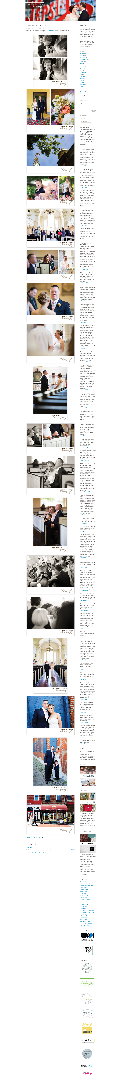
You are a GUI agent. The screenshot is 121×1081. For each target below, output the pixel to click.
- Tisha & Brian (83, 636)
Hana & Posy (83, 897)
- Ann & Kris (83, 712)
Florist (81, 86)
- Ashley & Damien (84, 460)
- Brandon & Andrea (85, 240)
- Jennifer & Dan (84, 407)
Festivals (82, 78)
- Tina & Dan (83, 679)
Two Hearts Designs (85, 921)
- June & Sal (83, 628)
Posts (83, 118)
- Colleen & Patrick (84, 389)
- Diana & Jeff (83, 523)
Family (81, 61)
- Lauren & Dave (84, 146)
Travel (81, 68)
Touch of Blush (83, 919)
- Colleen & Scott (84, 269)
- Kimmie (82, 531)
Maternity (82, 67)
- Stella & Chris (84, 659)
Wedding (37, 838)
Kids (81, 65)
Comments (85, 121)
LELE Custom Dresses (85, 904)
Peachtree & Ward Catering (87, 910)
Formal (82, 80)
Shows (82, 95)
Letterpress (83, 90)
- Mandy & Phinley (84, 322)
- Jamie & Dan (83, 348)
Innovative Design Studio (86, 901)
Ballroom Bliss (83, 881)
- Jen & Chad (83, 207)
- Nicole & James (84, 743)
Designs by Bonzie (84, 889)
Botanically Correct (85, 883)
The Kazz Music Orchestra (86, 903)
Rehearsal (82, 93)
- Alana (82, 669)
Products (82, 92)
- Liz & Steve (83, 301)
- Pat (81, 737)
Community (83, 76)
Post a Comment (29, 847)
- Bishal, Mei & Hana (85, 514)
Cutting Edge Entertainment (87, 885)
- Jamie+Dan (83, 557)
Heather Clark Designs (85, 899)
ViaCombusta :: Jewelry (86, 923)
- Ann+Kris (82, 435)
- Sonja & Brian (84, 590)
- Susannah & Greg (85, 361)
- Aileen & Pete (84, 421)
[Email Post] (42, 837)
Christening (83, 72)
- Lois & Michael (84, 600)
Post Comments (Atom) (38, 852)
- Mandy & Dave (84, 610)
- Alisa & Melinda (84, 567)
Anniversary (83, 57)
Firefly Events (83, 891)
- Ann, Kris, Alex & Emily (86, 491)
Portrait (32, 838)
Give (81, 88)
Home (50, 849)
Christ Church (50, 30)
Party (81, 70)
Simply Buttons (84, 917)
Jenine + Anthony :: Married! (34, 28)
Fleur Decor (83, 893)
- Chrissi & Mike (84, 447)
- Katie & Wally (83, 225)
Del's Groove (83, 887)
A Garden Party (84, 895)
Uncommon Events (85, 925)
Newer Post (28, 849)
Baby (81, 63)
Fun (81, 74)
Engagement (83, 59)
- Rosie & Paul (83, 165)
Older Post (72, 849)
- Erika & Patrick (84, 187)
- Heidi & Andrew (84, 722)
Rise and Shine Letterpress (87, 912)
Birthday (82, 82)
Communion (83, 84)
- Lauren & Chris (84, 282)
